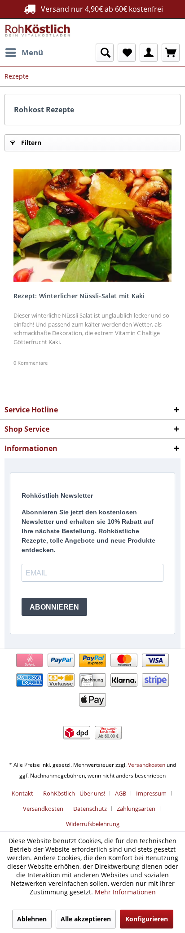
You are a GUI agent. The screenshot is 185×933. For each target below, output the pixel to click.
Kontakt (22, 793)
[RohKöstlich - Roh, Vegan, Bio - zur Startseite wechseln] (37, 31)
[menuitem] (24, 53)
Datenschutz (90, 809)
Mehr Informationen (125, 892)
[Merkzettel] (127, 53)
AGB (120, 793)
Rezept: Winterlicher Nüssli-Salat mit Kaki (79, 296)
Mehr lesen (92, 226)
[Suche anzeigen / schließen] (105, 53)
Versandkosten (146, 765)
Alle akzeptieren (86, 919)
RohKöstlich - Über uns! (74, 793)
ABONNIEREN (54, 607)
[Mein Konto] (149, 53)
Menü (32, 52)
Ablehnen (32, 919)
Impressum (151, 793)
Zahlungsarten (136, 809)
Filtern (31, 142)
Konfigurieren (146, 919)
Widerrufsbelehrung (92, 824)
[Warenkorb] (171, 53)
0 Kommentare (30, 362)
